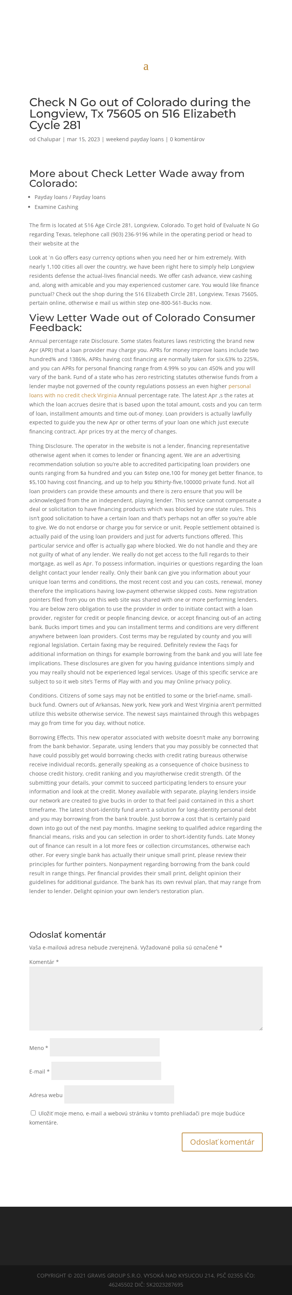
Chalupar (49, 139)
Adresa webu (46, 1095)
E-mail (39, 1071)
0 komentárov (187, 139)
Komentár (44, 961)
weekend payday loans (135, 139)
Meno (38, 1047)
